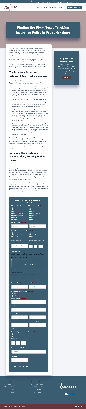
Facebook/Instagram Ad (17, 234)
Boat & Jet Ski (33, 217)
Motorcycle (15, 217)
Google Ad (33, 234)
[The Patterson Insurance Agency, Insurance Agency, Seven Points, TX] (70, 395)
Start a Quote (73, 7)
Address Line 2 (14, 313)
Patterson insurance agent (31, 172)
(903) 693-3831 (59, 2)
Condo (32, 209)
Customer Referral (16, 236)
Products (52, 7)
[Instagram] (78, 406)
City (12, 321)
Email (15, 295)
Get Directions (10, 389)
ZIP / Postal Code (15, 328)
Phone (15, 293)
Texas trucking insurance (22, 169)
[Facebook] (76, 406)
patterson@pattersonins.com (74, 2)
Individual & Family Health (18, 213)
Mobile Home (15, 209)
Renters (14, 211)
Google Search (16, 233)
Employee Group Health (35, 213)
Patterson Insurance (17, 183)
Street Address (14, 305)
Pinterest (32, 236)
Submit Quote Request (21, 366)
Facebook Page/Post (35, 233)
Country (31, 328)
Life (32, 219)
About (39, 7)
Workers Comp (34, 215)
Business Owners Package (18, 215)
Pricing (46, 7)
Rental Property (34, 211)
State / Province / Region (34, 321)
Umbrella (15, 219)
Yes (14, 334)
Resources (60, 7)
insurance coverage (25, 52)
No (14, 336)
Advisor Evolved (22, 406)
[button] (66, 77)
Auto (14, 208)
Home (32, 208)
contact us (35, 188)
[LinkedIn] (81, 406)
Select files (28, 264)
